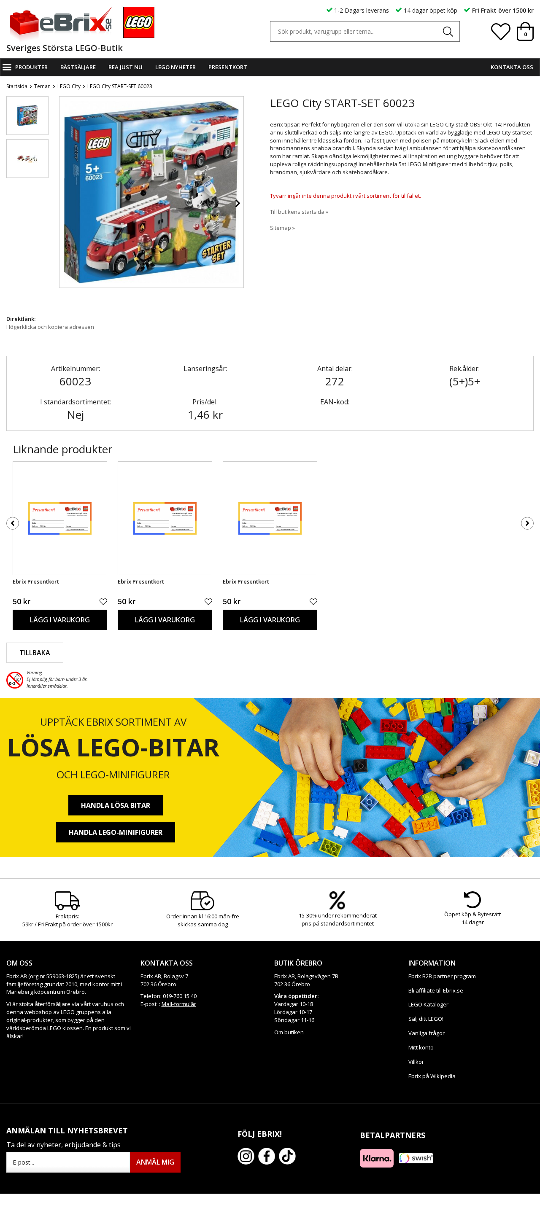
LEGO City (69, 86)
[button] (27, 115)
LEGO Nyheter (175, 67)
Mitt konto (421, 1047)
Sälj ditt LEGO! (425, 1018)
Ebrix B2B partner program (442, 976)
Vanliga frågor (426, 1033)
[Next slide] (237, 203)
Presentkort (227, 67)
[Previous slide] (66, 203)
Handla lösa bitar (115, 805)
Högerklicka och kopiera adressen (50, 327)
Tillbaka (34, 652)
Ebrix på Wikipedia (432, 1076)
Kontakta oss (512, 67)
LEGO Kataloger (428, 1004)
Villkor (416, 1061)
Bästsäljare (78, 67)
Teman (42, 86)
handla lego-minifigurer (115, 832)
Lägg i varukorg (60, 619)
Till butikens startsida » (299, 211)
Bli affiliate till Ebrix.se (435, 990)
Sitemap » (282, 227)
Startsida (16, 86)
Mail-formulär (179, 1004)
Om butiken (289, 1032)
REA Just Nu (125, 67)
